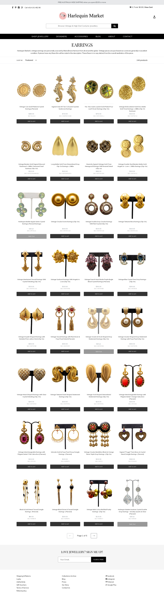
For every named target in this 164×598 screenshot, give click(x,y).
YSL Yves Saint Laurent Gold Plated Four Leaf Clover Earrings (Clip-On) (99, 108)
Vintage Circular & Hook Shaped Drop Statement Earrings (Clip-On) (99, 338)
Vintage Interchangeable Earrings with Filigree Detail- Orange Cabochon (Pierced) (132, 397)
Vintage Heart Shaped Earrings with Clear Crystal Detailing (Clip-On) (31, 396)
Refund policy (22, 591)
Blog (63, 579)
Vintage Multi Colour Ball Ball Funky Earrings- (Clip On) (99, 511)
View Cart (148, 7)
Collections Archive (69, 576)
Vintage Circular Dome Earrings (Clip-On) (65, 221)
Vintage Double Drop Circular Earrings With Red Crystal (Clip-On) (99, 223)
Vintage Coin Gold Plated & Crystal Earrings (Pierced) (31, 108)
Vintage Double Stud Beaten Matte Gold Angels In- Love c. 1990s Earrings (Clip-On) (132, 165)
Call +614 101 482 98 (32, 8)
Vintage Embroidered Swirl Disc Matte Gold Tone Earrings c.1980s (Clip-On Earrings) (132, 109)
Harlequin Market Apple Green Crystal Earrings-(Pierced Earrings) (31, 223)
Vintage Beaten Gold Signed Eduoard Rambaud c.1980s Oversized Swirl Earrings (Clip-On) (31, 166)
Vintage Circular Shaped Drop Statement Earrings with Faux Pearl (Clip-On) (132, 338)
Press (64, 582)
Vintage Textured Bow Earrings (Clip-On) (132, 221)
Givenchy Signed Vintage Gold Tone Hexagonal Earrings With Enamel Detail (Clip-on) (99, 166)
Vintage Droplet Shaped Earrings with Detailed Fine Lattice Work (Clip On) (31, 338)
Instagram (111, 579)
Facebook (110, 576)
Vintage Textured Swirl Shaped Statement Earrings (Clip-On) (65, 396)
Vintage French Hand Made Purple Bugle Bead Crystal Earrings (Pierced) (99, 280)
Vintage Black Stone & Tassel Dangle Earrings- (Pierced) (65, 511)
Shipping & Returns (24, 576)
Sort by (20, 60)
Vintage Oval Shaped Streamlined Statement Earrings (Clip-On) (99, 396)
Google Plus (111, 585)
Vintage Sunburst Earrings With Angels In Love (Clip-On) (65, 280)
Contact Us (66, 588)
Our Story (65, 585)
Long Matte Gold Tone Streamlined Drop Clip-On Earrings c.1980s (65, 165)
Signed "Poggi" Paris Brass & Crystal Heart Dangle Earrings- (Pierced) (132, 453)
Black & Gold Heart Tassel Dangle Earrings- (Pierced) (31, 511)
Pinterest (110, 582)
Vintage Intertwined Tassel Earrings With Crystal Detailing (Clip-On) (31, 280)
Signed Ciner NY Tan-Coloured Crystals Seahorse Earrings (65, 108)
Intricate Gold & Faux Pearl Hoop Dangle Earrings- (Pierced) (65, 453)
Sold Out (31, 236)
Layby (19, 579)
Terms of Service (23, 588)
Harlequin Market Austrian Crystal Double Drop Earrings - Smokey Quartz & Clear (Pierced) (132, 512)
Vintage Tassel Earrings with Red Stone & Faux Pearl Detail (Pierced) (65, 338)
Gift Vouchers (21, 585)
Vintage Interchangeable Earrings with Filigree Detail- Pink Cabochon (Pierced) (32, 453)
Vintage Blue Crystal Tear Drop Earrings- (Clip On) (132, 280)
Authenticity (21, 582)
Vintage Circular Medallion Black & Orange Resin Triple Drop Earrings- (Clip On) (99, 453)
